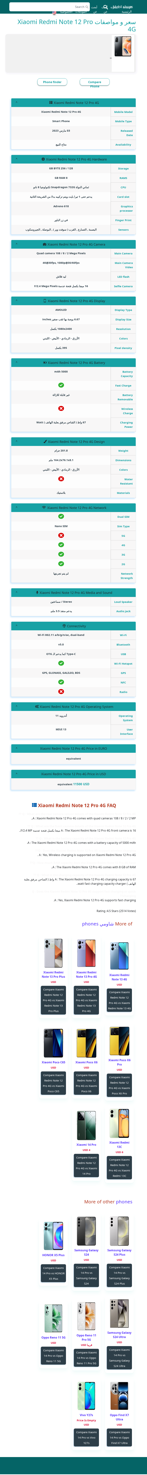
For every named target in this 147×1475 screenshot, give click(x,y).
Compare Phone (94, 84)
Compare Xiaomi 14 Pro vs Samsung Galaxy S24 (86, 1275)
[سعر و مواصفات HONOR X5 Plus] (53, 1236)
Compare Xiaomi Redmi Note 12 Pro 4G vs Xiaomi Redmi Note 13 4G (119, 1000)
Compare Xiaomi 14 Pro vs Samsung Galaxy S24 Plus (119, 1275)
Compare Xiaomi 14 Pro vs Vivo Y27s (86, 1437)
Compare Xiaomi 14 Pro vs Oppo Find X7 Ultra (119, 1437)
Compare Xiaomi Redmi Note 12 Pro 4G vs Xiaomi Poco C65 (53, 1083)
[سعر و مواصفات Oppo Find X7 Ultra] (119, 1396)
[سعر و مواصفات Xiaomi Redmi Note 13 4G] (119, 956)
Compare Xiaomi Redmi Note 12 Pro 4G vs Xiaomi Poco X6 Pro (119, 1085)
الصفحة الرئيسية (127, 9)
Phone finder (52, 82)
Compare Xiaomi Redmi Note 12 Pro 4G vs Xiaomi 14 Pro (86, 1165)
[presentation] (111, 58)
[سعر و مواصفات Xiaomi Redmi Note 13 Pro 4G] (86, 953)
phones (123, 1202)
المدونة (114, 7)
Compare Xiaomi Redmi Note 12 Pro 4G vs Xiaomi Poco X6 (86, 1083)
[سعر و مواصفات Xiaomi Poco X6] (86, 1043)
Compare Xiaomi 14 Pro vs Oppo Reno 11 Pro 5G (86, 1358)
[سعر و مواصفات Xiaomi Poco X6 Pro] (119, 1041)
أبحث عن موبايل (104, 11)
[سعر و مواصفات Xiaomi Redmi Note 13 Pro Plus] (53, 953)
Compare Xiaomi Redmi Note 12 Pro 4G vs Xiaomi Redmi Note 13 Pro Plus (53, 1000)
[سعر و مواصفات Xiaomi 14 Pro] (86, 1125)
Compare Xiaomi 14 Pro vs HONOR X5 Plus (53, 1273)
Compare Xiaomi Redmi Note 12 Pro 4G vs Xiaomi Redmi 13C (119, 1168)
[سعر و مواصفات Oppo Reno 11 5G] (53, 1318)
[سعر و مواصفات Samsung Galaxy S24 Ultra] (119, 1313)
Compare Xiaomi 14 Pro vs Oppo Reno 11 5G (53, 1355)
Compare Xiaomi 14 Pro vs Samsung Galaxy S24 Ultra (119, 1358)
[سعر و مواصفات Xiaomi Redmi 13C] (119, 1123)
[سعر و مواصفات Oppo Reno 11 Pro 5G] (86, 1316)
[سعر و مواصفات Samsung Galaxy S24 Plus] (119, 1231)
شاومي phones (98, 924)
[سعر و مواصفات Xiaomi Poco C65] (53, 1043)
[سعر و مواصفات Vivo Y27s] (86, 1396)
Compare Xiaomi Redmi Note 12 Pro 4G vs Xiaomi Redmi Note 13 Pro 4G (86, 1000)
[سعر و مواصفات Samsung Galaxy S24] (86, 1231)
